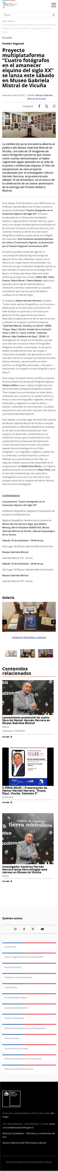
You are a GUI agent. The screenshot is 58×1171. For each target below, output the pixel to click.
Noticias (11, 21)
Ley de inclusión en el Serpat (16, 1048)
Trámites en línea (12, 1038)
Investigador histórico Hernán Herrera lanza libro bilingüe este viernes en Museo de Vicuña (24, 869)
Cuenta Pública (11, 987)
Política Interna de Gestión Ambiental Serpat (23, 1058)
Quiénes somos (12, 918)
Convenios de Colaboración (16, 1008)
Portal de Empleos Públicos (16, 997)
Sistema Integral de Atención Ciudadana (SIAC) (24, 957)
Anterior (4, 622)
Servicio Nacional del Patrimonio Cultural (24, 1142)
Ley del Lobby (10, 946)
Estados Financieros (13, 967)
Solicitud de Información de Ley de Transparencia (25, 1028)
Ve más (7, 736)
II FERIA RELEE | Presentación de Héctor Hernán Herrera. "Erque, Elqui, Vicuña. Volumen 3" (24, 790)
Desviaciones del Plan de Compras (19, 1069)
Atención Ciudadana (13, 1133)
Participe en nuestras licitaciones (18, 977)
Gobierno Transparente (14, 1018)
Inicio (4, 21)
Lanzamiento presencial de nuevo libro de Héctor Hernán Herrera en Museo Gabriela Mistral (26, 720)
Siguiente (53, 622)
